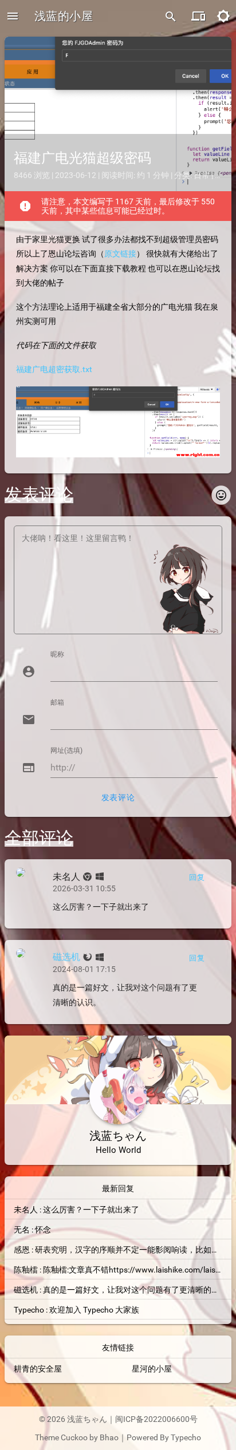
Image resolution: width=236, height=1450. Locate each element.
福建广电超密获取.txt (54, 369)
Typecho (186, 1437)
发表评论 (118, 797)
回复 (196, 877)
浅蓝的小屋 (63, 16)
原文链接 (120, 253)
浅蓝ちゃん (87, 1419)
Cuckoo (74, 1437)
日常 (202, 175)
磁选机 (66, 956)
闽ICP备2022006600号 (156, 1419)
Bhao (109, 1437)
